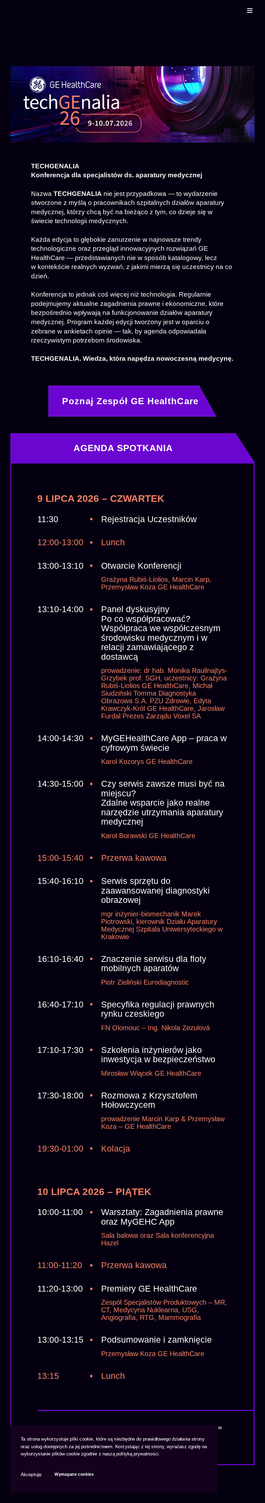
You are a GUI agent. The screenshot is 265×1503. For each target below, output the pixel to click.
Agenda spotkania (123, 448)
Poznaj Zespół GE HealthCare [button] (130, 401)
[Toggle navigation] (250, 8)
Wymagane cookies (74, 1474)
